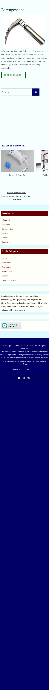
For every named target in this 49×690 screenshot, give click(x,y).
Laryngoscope (12, 9)
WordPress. (33, 369)
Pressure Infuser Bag (10, 107)
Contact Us (6, 242)
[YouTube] (19, 378)
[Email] (28, 378)
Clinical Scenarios (9, 280)
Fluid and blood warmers (12, 111)
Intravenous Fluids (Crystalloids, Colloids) (19, 115)
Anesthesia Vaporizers (10, 124)
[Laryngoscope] (24, 31)
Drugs (4, 258)
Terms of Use (7, 229)
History (5, 276)
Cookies (5, 238)
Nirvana (24, 369)
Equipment (6, 263)
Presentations (7, 271)
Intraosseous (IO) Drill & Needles (15, 120)
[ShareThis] (24, 378)
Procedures (6, 267)
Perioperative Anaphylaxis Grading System (19, 136)
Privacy (5, 233)
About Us (6, 220)
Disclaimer (6, 225)
